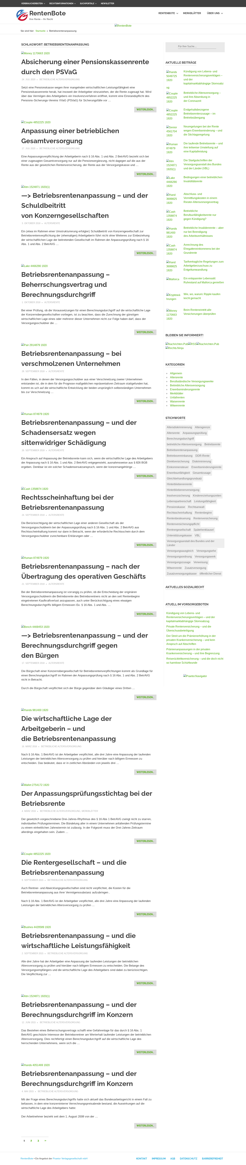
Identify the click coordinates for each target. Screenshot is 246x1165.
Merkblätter (192, 13)
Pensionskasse (176, 507)
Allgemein (176, 373)
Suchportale (87, 3)
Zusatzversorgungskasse (182, 573)
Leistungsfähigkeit (205, 501)
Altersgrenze (202, 427)
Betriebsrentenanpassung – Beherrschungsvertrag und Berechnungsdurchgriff (65, 284)
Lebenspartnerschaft (179, 501)
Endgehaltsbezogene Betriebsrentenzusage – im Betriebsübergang (199, 113)
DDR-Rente (202, 455)
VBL (197, 535)
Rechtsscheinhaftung (179, 512)
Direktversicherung (178, 461)
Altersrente (52, 223)
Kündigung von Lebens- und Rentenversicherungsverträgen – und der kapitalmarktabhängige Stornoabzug (190, 617)
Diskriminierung (201, 461)
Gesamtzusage (202, 472)
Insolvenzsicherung (178, 495)
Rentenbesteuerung (178, 518)
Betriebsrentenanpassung (182, 450)
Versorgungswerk (205, 556)
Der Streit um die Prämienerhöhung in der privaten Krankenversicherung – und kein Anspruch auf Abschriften (191, 639)
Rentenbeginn (203, 512)
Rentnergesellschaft (179, 529)
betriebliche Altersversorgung (184, 444)
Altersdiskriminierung (179, 427)
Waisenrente (177, 401)
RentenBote (47, 13)
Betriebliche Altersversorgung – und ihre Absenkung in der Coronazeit (202, 96)
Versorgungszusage (179, 562)
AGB (172, 1158)
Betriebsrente (212, 444)
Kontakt (141, 1158)
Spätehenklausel (204, 529)
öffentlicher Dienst (210, 573)
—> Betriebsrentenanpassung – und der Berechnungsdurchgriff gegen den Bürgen (84, 645)
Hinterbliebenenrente (179, 484)
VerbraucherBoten (32, 3)
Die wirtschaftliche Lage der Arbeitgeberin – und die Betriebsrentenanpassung (68, 729)
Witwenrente (177, 405)
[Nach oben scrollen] (240, 1159)
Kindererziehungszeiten (207, 495)
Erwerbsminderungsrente (185, 389)
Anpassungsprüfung (195, 433)
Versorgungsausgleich (180, 550)
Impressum (159, 1158)
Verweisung (201, 562)
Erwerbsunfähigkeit (178, 472)
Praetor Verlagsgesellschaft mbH (70, 1158)
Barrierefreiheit (212, 1158)
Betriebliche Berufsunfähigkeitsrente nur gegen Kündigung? (200, 214)
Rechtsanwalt (196, 507)
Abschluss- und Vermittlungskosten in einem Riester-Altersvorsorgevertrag (201, 198)
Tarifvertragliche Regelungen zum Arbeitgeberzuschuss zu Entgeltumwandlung (204, 265)
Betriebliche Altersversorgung (59, 79)
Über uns (213, 13)
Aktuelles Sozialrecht (185, 587)
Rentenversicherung (205, 518)
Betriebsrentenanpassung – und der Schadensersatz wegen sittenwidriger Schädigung (78, 432)
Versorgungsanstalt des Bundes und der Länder (190, 543)
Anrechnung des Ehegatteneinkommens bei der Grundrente (202, 248)
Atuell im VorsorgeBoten (187, 604)
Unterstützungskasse (179, 535)
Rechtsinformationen (61, 3)
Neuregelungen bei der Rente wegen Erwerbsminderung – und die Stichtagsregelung (203, 130)
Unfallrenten (177, 397)
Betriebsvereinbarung (179, 455)
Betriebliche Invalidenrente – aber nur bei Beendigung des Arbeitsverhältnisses (204, 231)
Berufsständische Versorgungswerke (192, 381)
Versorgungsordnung (179, 556)
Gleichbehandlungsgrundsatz (184, 478)
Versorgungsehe (206, 550)
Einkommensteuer (177, 467)
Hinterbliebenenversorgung (183, 489)
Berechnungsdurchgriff (180, 438)
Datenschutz (188, 1158)
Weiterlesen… (145, 109)
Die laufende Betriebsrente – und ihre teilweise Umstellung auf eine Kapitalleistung (203, 147)
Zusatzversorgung (195, 568)
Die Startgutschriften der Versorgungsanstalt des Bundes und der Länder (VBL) (202, 164)
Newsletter (107, 3)
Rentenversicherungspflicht (183, 524)
